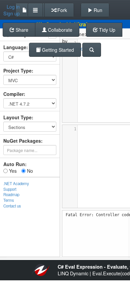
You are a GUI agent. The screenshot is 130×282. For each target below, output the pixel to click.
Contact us (12, 205)
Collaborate (59, 29)
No (29, 170)
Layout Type (17, 117)
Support (9, 189)
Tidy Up (106, 29)
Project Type (17, 70)
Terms (8, 200)
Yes (12, 170)
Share (21, 29)
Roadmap (11, 194)
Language (14, 47)
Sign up (11, 13)
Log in (13, 6)
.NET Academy (16, 183)
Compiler (13, 94)
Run (97, 10)
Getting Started (57, 49)
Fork (61, 10)
